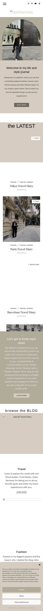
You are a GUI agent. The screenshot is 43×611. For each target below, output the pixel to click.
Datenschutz (22, 607)
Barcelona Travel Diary (21, 312)
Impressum (31, 607)
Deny (21, 596)
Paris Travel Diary (21, 249)
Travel (13, 182)
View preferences (22, 602)
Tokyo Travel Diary (21, 186)
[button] (39, 565)
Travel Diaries (26, 182)
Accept (21, 590)
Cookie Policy (12, 607)
